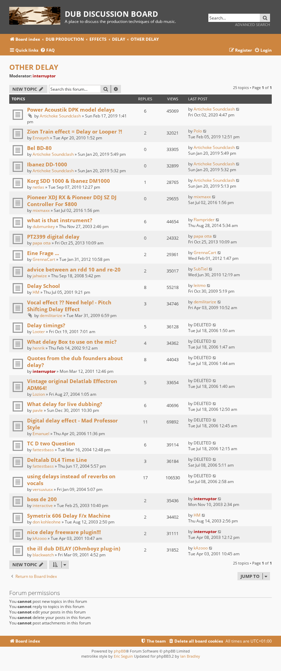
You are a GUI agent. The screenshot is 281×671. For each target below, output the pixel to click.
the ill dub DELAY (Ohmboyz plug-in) (73, 548)
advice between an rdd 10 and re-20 (74, 269)
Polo (198, 131)
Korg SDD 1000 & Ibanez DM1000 (68, 180)
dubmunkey (44, 226)
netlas (38, 187)
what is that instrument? (59, 220)
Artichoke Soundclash (60, 116)
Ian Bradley (190, 656)
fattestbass (43, 450)
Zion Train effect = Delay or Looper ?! (74, 131)
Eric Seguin (123, 656)
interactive (43, 505)
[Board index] (37, 14)
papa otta (42, 243)
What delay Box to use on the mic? (72, 341)
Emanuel (41, 433)
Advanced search (252, 24)
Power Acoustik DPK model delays (70, 109)
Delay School (43, 285)
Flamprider (204, 220)
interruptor (44, 76)
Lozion (39, 394)
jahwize (40, 276)
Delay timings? (46, 325)
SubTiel (201, 269)
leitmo (200, 285)
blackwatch (43, 555)
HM (36, 292)
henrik (39, 348)
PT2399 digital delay (53, 236)
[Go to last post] (238, 109)
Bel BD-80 (39, 147)
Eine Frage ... (43, 253)
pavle (38, 410)
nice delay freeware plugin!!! (64, 532)
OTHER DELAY (33, 67)
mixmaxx (41, 210)
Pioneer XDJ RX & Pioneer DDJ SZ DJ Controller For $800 (72, 200)
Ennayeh (41, 138)
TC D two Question (51, 443)
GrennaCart (44, 259)
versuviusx (43, 489)
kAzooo (40, 538)
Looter (39, 331)
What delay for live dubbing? (64, 404)
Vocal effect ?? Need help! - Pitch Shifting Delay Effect (69, 306)
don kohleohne (47, 522)
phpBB (120, 651)
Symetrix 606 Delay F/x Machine (68, 515)
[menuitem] (47, 50)
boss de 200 (42, 499)
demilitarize (51, 315)
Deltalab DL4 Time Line (57, 459)
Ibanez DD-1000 (47, 164)
